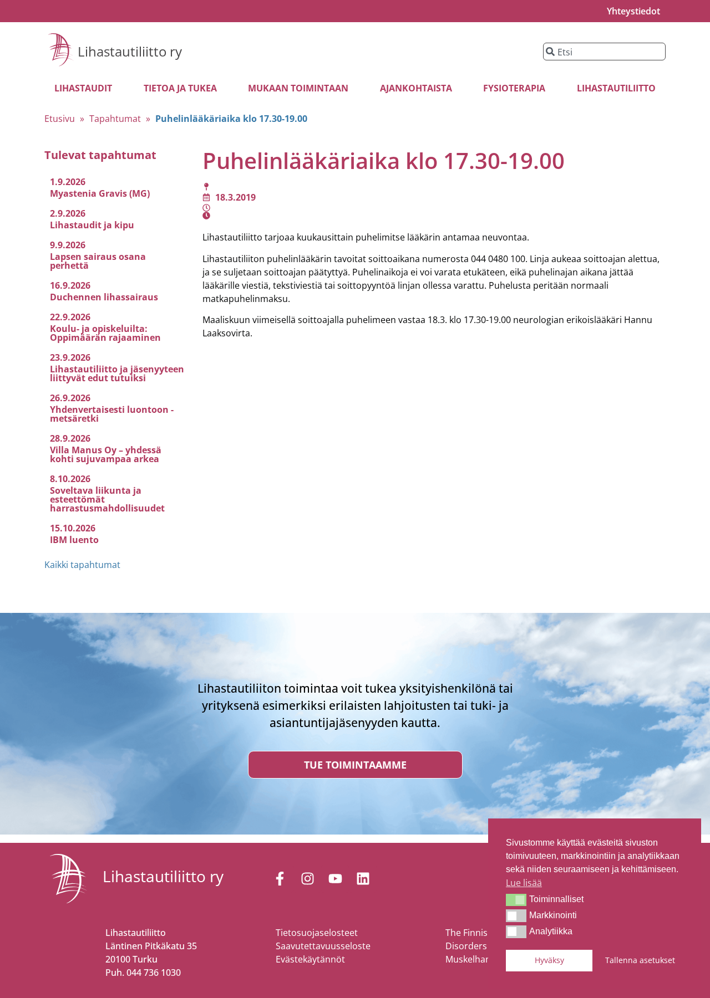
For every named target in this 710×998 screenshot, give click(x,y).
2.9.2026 (67, 213)
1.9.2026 (67, 182)
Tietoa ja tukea (180, 88)
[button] (516, 900)
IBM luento (74, 540)
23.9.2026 (70, 357)
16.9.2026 (70, 285)
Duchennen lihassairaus (104, 297)
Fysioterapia (514, 88)
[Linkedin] (363, 879)
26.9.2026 (70, 398)
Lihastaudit (83, 88)
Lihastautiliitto (616, 88)
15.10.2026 (72, 528)
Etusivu (59, 118)
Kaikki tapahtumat (82, 565)
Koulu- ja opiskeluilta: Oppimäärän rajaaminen (105, 333)
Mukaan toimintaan (298, 88)
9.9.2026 (67, 245)
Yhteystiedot (633, 11)
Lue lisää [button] (524, 883)
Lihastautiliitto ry (130, 51)
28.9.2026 (70, 438)
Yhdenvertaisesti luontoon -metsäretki (112, 413)
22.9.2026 (70, 317)
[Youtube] (335, 879)
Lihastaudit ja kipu (92, 225)
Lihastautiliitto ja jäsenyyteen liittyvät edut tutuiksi (117, 373)
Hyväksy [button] (549, 960)
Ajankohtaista (416, 88)
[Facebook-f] (279, 879)
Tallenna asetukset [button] (640, 960)
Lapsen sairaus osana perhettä (98, 261)
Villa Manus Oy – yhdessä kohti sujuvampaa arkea (105, 454)
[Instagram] (307, 879)
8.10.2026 (70, 479)
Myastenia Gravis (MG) (100, 193)
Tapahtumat (115, 118)
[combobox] (604, 51)
